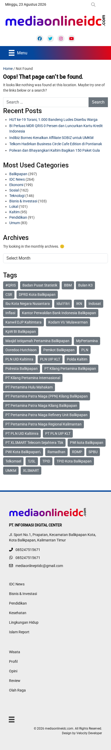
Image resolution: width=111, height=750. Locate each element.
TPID (46, 461)
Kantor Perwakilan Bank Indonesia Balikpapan (59, 313)
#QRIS (10, 285)
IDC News (17, 179)
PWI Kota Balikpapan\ (23, 452)
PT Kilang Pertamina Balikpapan (70, 368)
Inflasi (10, 313)
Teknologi (17, 196)
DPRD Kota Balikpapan (37, 294)
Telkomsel (13, 461)
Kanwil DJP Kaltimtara (23, 322)
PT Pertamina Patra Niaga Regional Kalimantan (43, 424)
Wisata (14, 652)
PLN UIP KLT (50, 359)
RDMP (77, 452)
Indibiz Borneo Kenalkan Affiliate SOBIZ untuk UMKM (51, 138)
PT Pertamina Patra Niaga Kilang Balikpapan (41, 405)
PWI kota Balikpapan (86, 442)
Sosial (14, 190)
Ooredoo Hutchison (21, 350)
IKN (79, 304)
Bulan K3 (85, 285)
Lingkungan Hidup (23, 622)
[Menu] (11, 719)
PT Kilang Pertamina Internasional (32, 378)
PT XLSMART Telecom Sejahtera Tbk (34, 442)
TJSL (32, 461)
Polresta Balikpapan (21, 368)
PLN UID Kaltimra (19, 359)
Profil (13, 661)
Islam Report (19, 632)
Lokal (13, 206)
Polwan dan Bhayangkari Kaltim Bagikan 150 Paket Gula (54, 150)
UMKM (10, 470)
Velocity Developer (89, 733)
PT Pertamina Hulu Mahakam (29, 387)
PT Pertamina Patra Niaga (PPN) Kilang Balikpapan (46, 396)
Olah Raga (17, 690)
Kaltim (14, 212)
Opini (13, 671)
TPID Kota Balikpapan (74, 461)
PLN (84, 350)
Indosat (95, 304)
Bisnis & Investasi (23, 201)
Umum (14, 223)
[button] (94, 4)
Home (8, 69)
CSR (8, 294)
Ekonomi (16, 185)
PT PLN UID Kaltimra (21, 433)
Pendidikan (18, 217)
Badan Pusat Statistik (39, 285)
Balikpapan (18, 174)
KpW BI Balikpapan (20, 331)
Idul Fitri (63, 304)
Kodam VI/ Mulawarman (68, 322)
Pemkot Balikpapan (59, 350)
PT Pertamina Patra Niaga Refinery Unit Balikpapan (46, 415)
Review (14, 681)
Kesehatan (17, 613)
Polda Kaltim (77, 359)
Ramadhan (56, 452)
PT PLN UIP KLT (57, 433)
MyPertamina (87, 341)
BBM (68, 285)
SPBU (93, 452)
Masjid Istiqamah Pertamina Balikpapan (37, 341)
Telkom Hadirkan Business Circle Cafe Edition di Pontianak (55, 144)
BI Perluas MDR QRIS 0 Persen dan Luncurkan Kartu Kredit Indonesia (56, 128)
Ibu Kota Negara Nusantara (27, 304)
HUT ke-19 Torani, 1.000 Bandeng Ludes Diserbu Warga (53, 119)
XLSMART (31, 470)
